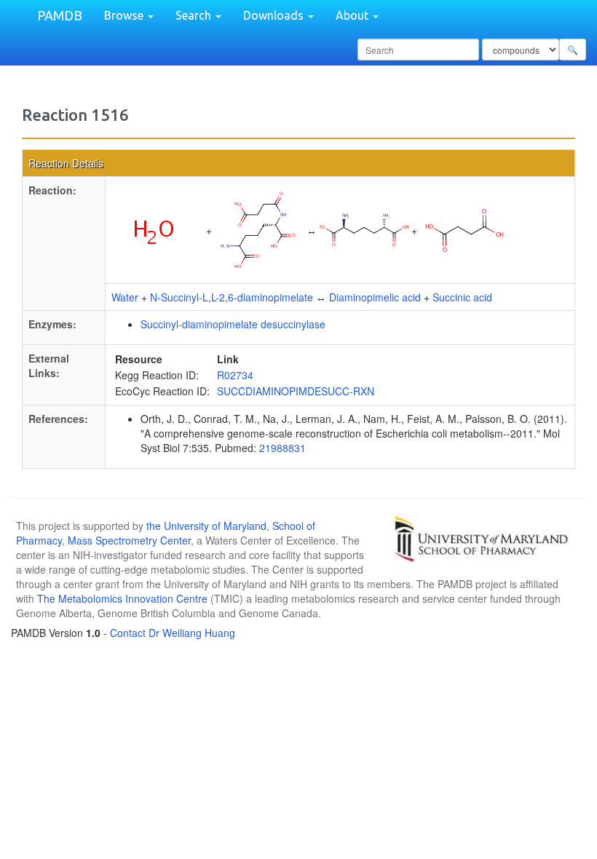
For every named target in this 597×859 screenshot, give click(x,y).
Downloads (275, 15)
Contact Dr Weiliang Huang (172, 632)
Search (194, 15)
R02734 (235, 375)
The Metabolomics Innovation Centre (122, 598)
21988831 (282, 447)
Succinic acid (462, 297)
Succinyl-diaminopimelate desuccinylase (233, 324)
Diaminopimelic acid (375, 297)
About (353, 15)
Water (124, 297)
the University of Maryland (206, 525)
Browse (125, 15)
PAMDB (59, 15)
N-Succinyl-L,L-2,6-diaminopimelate (231, 297)
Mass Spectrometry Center (129, 540)
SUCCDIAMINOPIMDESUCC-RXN (295, 391)
